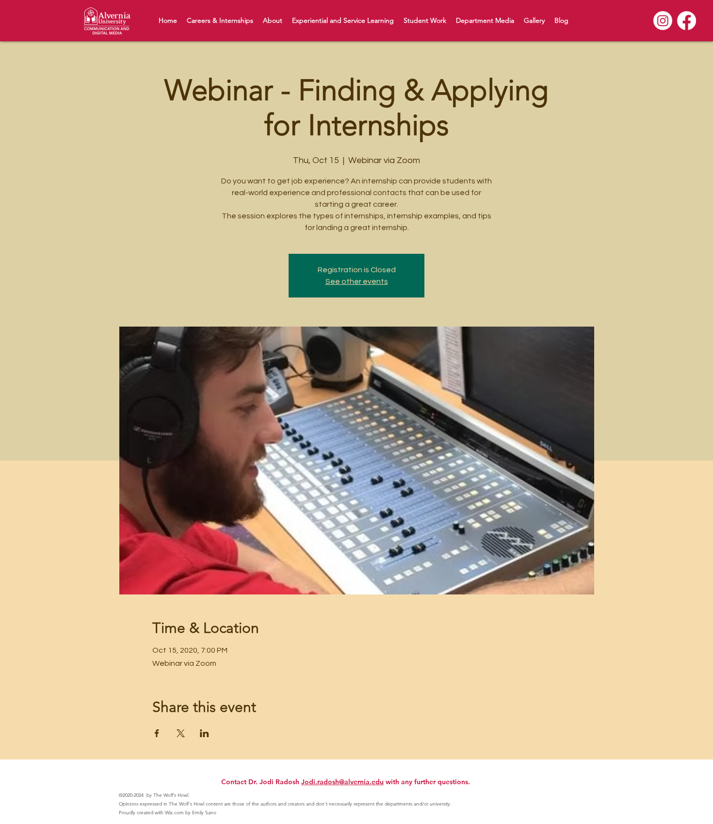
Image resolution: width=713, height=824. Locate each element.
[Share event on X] (180, 733)
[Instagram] (662, 20)
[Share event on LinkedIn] (204, 733)
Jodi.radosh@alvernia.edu (342, 781)
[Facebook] (686, 20)
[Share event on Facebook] (157, 733)
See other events (356, 281)
